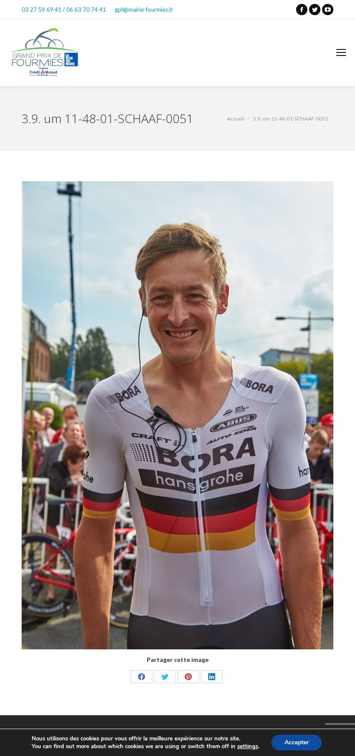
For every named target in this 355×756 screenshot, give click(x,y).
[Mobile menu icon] (341, 52)
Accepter (296, 742)
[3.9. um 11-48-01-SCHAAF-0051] (177, 415)
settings (247, 746)
